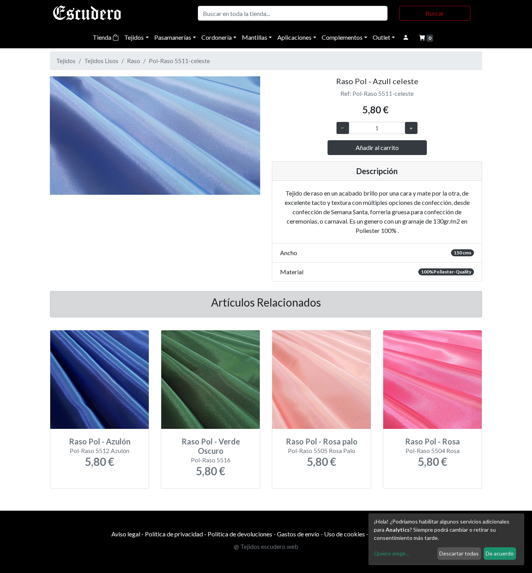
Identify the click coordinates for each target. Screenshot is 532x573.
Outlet (381, 37)
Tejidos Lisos (101, 60)
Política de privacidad (174, 534)
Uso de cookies (344, 534)
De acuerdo (500, 553)
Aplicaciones (294, 37)
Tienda (103, 37)
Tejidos (134, 37)
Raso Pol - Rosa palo (322, 441)
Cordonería (216, 37)
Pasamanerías (172, 37)
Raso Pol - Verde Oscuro (210, 446)
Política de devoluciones (240, 534)
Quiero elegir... (391, 553)
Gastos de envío (298, 534)
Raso (133, 60)
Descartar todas (459, 553)
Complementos (342, 37)
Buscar (434, 13)
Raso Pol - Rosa (432, 441)
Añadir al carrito (377, 147)
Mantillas (254, 37)
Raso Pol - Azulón (99, 441)
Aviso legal (125, 534)
